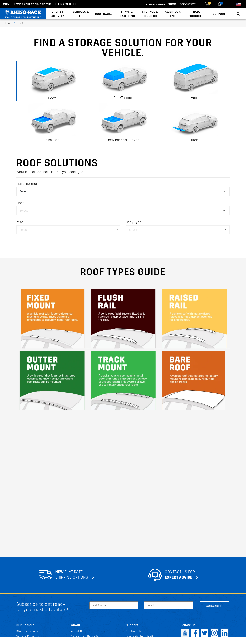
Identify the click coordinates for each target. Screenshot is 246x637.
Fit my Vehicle (66, 4)
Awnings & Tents (173, 14)
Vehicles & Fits (80, 14)
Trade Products (196, 14)
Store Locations (27, 631)
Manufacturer (26, 184)
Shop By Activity (57, 14)
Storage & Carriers (150, 14)
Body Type (133, 222)
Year (19, 222)
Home (8, 23)
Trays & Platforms (127, 14)
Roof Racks (104, 14)
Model (21, 203)
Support (219, 14)
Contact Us (133, 631)
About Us (77, 631)
